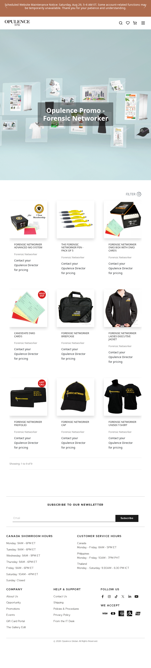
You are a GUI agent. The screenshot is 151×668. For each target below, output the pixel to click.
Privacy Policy (61, 615)
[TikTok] (116, 597)
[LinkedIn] (130, 597)
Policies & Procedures (66, 609)
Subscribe (127, 518)
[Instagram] (109, 597)
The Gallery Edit (16, 627)
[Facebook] (103, 597)
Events (10, 615)
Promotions (13, 609)
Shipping (58, 602)
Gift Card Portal (15, 621)
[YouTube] (136, 597)
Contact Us (60, 596)
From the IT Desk (64, 621)
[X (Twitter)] (123, 597)
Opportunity (13, 602)
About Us (12, 596)
